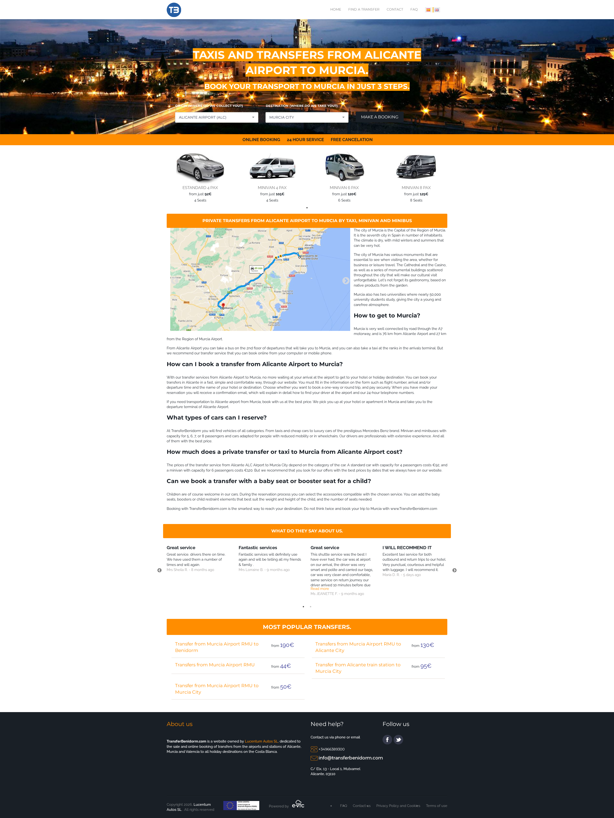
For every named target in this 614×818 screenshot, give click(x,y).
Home (335, 9)
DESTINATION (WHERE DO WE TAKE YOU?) (302, 106)
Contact (395, 9)
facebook (387, 739)
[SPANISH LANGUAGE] (428, 9)
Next (344, 279)
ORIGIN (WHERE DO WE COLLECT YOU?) (209, 106)
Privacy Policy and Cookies (398, 806)
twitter (398, 739)
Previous (173, 279)
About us (180, 723)
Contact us (362, 806)
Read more (320, 589)
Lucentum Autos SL (261, 741)
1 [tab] (307, 207)
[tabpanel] (199, 176)
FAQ (414, 9)
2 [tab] (310, 606)
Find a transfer (363, 9)
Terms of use (436, 806)
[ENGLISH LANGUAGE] (436, 9)
